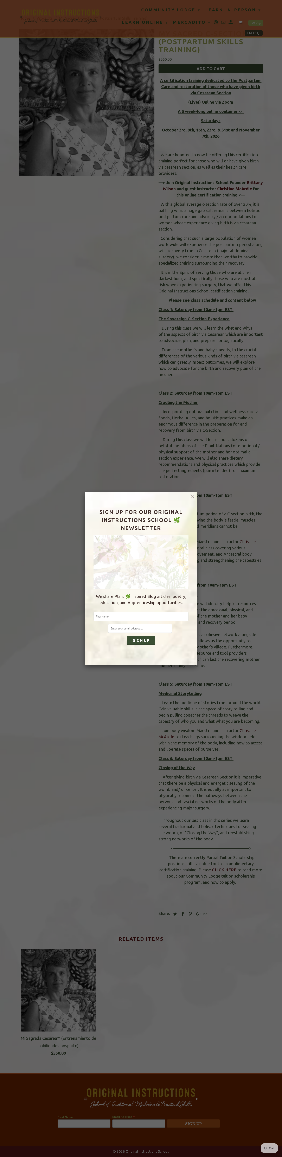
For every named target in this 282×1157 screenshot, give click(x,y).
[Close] (192, 496)
